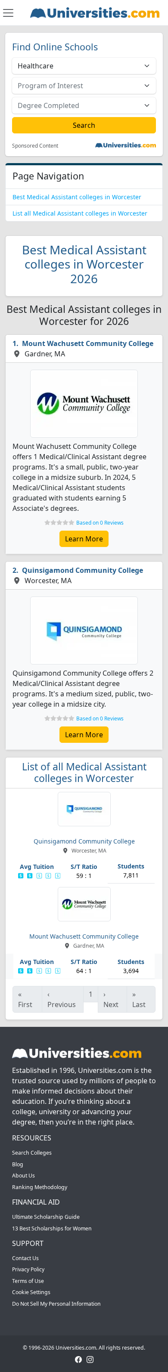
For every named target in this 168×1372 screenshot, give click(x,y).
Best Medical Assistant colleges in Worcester (76, 197)
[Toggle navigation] (8, 12)
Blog (17, 1164)
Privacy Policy (28, 1269)
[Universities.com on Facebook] (78, 1359)
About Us (23, 1175)
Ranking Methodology (39, 1187)
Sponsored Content (35, 146)
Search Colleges (32, 1152)
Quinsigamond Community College (82, 570)
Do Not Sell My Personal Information (56, 1303)
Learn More (84, 539)
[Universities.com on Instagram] (90, 1359)
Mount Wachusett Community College (87, 343)
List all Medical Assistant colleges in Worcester (79, 213)
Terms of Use (28, 1281)
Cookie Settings (31, 1292)
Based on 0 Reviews (100, 522)
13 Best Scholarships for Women (52, 1228)
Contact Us (25, 1258)
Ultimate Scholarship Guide (46, 1217)
